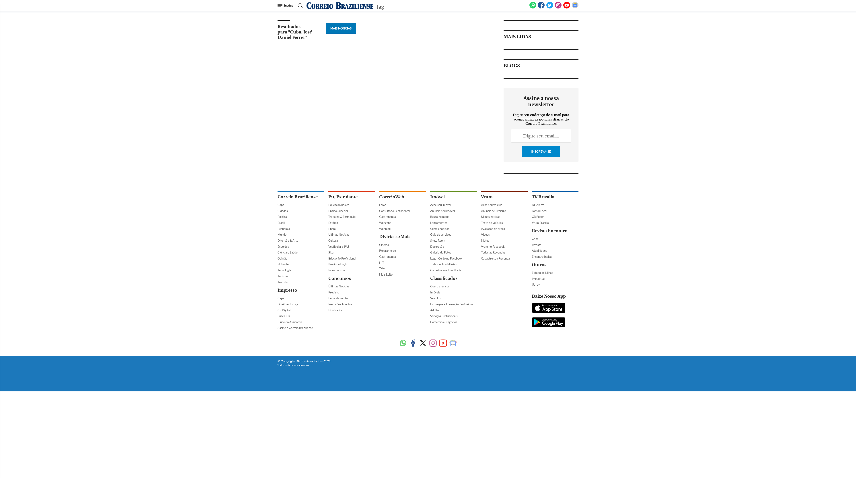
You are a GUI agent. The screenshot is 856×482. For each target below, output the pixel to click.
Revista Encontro (550, 230)
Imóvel (437, 196)
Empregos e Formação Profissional (452, 304)
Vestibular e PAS (338, 246)
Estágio (333, 222)
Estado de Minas (542, 272)
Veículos (435, 298)
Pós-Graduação (338, 264)
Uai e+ (536, 284)
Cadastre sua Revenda (495, 258)
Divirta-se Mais (394, 236)
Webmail (385, 229)
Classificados (443, 278)
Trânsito (283, 282)
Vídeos (485, 234)
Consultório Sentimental (394, 211)
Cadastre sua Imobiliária (445, 270)
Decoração (437, 246)
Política (282, 216)
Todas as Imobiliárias (443, 264)
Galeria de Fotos (440, 252)
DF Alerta (538, 205)
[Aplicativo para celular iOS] (548, 308)
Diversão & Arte (288, 240)
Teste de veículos (492, 222)
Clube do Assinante (290, 322)
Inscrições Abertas (340, 304)
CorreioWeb (391, 196)
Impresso (287, 290)
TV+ (382, 268)
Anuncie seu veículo (493, 211)
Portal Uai (538, 278)
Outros (539, 264)
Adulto (434, 310)
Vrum (487, 196)
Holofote (283, 264)
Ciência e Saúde (288, 252)
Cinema (384, 245)
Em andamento (338, 298)
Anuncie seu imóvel (442, 211)
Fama (382, 205)
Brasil (281, 222)
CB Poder (538, 216)
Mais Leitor (386, 274)
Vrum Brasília (540, 222)
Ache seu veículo (491, 205)
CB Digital (284, 310)
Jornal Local (539, 211)
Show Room (437, 240)
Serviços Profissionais (444, 316)
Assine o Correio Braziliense (295, 328)
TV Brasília (543, 196)
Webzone (385, 222)
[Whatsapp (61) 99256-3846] (532, 7)
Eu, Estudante (343, 196)
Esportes (283, 246)
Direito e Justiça (288, 304)
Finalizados (335, 310)
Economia (284, 229)
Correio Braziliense (298, 196)
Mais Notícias (341, 28)
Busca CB (284, 316)
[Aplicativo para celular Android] (548, 323)
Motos (485, 240)
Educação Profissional (342, 258)
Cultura (333, 240)
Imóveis (435, 292)
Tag (380, 6)
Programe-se (387, 250)
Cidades (283, 211)
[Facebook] (541, 7)
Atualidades (539, 250)
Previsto (333, 292)
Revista (536, 245)
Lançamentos (438, 222)
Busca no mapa (439, 216)
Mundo (282, 234)
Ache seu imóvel (440, 205)
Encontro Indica (542, 256)
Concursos (339, 278)
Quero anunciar (440, 286)
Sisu (330, 252)
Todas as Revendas (493, 252)
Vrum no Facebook (493, 246)
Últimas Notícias (338, 234)
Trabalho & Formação (342, 216)
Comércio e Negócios (443, 322)
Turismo (283, 276)
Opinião (282, 258)
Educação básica (338, 205)
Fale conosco (336, 270)
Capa (281, 205)
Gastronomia (387, 216)
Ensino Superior (338, 211)
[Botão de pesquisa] (299, 5)
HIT (381, 262)
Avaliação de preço (493, 229)
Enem (332, 229)
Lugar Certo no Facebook (446, 258)
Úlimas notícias (439, 229)
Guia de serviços (440, 234)
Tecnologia (284, 270)
